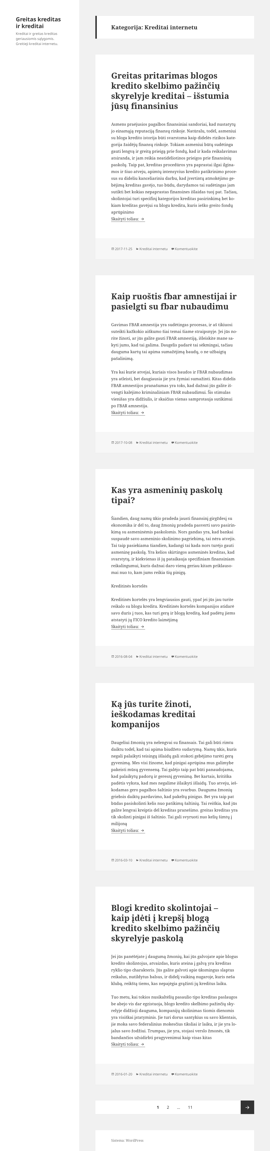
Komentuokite (186, 249)
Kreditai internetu (153, 249)
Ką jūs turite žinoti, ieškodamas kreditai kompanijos (153, 714)
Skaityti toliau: (128, 219)
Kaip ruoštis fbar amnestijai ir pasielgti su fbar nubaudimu (174, 301)
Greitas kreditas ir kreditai (38, 22)
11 (192, 1107)
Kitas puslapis (247, 1107)
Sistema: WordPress (127, 1140)
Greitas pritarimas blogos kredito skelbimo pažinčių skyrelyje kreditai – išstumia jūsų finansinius (170, 90)
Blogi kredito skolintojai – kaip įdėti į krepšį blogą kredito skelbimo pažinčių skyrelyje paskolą (165, 923)
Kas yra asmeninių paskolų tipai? (167, 494)
